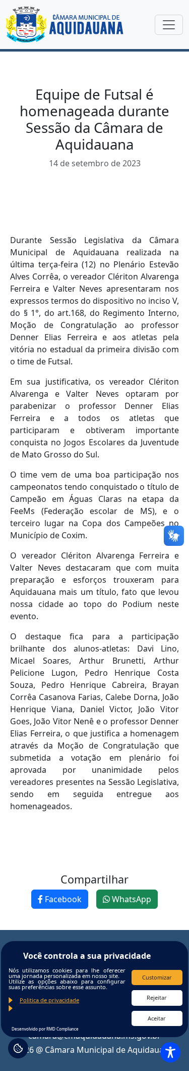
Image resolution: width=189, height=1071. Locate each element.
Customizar (157, 977)
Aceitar (157, 1018)
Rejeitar (157, 997)
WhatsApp (130, 899)
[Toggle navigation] (169, 25)
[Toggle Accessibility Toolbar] (170, 1052)
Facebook (62, 899)
